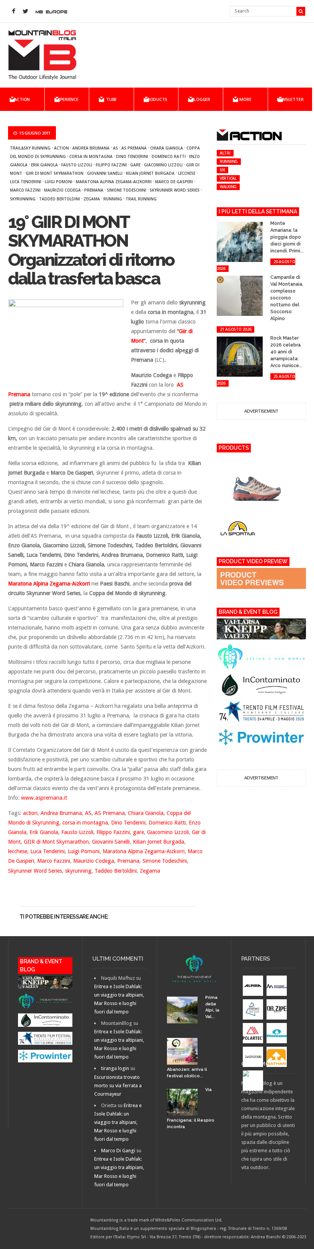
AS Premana (134, 148)
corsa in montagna (91, 156)
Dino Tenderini (132, 156)
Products (156, 99)
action (61, 148)
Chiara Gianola (166, 148)
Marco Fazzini (25, 190)
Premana (93, 190)
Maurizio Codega (62, 190)
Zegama (91, 199)
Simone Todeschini (126, 190)
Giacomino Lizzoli (163, 165)
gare (135, 165)
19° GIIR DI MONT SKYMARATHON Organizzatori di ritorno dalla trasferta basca (91, 250)
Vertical (228, 178)
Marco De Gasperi (174, 181)
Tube (111, 99)
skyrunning (23, 199)
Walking (228, 186)
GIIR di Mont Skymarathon (54, 173)
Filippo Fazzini (111, 165)
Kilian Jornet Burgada (150, 173)
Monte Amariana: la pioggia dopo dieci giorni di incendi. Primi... (287, 237)
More (245, 99)
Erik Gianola (44, 165)
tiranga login (115, 1068)
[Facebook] (14, 11)
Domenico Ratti (169, 156)
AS (115, 148)
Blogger (200, 99)
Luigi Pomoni (58, 181)
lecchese (186, 173)
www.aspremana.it (44, 798)
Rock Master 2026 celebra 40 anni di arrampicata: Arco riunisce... (286, 351)
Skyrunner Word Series (175, 190)
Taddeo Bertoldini (59, 199)
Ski (222, 169)
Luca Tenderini (25, 181)
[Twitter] (25, 11)
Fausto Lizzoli (76, 165)
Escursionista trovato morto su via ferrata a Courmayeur (118, 1085)
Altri (225, 153)
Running (112, 199)
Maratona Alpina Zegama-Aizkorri (114, 181)
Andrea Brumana (91, 148)
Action (22, 99)
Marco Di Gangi (118, 1150)
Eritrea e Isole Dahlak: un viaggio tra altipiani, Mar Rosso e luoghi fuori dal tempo (118, 1122)
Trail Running (141, 199)
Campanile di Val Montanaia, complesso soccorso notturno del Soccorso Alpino (286, 298)
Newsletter (290, 99)
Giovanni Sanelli (105, 173)
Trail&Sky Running (30, 148)
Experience (66, 99)
